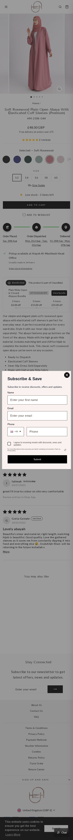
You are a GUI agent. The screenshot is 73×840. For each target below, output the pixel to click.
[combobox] (15, 431)
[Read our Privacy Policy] (65, 450)
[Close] (67, 375)
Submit (37, 459)
